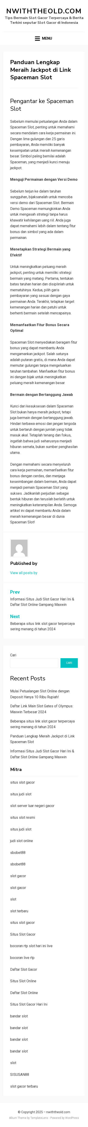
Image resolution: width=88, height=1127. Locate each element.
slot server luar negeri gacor (32, 806)
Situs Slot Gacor (22, 934)
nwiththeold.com (44, 11)
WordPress (72, 1118)
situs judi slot (20, 794)
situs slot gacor (22, 782)
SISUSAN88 (19, 1074)
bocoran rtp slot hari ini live (31, 946)
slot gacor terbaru (24, 1086)
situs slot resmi (22, 817)
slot (13, 899)
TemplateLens (39, 1118)
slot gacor (18, 876)
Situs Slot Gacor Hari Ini (28, 1004)
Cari (13, 655)
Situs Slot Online (23, 981)
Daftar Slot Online (24, 993)
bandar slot (19, 1016)
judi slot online (21, 841)
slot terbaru (19, 911)
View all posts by (23, 573)
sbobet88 (17, 852)
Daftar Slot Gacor (23, 969)
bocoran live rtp (22, 958)
